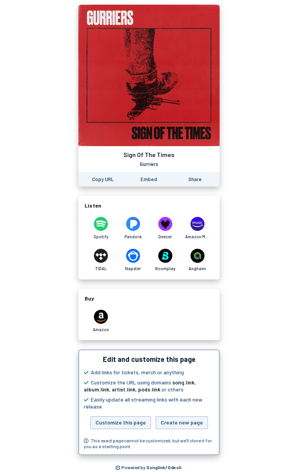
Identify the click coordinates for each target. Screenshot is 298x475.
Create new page (182, 422)
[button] (149, 402)
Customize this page (120, 422)
